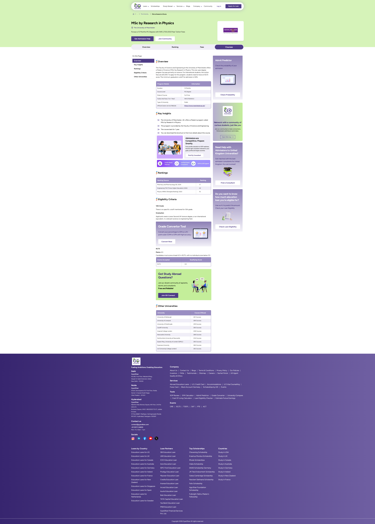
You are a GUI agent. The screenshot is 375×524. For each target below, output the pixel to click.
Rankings (137, 69)
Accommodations (214, 384)
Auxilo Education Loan (169, 491)
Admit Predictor (202, 395)
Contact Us (184, 370)
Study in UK (222, 456)
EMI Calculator (188, 395)
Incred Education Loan (169, 487)
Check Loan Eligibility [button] (228, 227)
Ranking (175, 47)
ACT (204, 406)
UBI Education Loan (168, 456)
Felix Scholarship (195, 483)
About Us (173, 370)
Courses (229, 47)
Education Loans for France (142, 476)
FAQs (182, 373)
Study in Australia (225, 464)
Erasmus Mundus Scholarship (200, 456)
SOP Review (174, 395)
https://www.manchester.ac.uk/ (194, 106)
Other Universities (140, 77)
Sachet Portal (222, 373)
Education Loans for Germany (142, 468)
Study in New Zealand (227, 476)
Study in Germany (225, 468)
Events (223, 387)
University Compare (235, 395)
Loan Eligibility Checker (204, 398)
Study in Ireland (224, 472)
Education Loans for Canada (142, 460)
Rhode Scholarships (197, 460)
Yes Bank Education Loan (170, 503)
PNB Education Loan (168, 507)
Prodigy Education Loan (169, 472)
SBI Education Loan (167, 452)
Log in (219, 6)
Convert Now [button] (166, 242)
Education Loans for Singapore (143, 486)
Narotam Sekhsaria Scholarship (201, 480)
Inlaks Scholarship (196, 464)
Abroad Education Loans (179, 384)
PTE (198, 406)
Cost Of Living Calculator (182, 398)
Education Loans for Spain (141, 490)
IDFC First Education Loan (170, 468)
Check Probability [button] (228, 95)
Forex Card (174, 387)
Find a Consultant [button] (228, 183)
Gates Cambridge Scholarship (201, 476)
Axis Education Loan (168, 464)
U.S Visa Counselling (232, 384)
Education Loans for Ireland (142, 472)
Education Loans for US (140, 452)
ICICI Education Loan (168, 460)
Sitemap (202, 373)
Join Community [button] (165, 39)
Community (208, 6)
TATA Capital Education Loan (171, 499)
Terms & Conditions (206, 370)
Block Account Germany (190, 387)
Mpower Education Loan (169, 476)
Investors (173, 373)
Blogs (188, 6)
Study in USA (223, 452)
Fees (202, 47)
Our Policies (234, 370)
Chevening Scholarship (198, 452)
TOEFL (186, 406)
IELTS (178, 406)
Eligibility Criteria (140, 73)
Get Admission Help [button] (142, 39)
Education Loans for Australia (142, 464)
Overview (146, 47)
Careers (212, 373)
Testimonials (191, 373)
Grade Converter (218, 395)
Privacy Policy (222, 370)
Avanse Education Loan (169, 483)
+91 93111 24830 (137, 427)
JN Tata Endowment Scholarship (202, 472)
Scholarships (155, 6)
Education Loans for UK (140, 456)
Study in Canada (224, 460)
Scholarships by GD (210, 387)
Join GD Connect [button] (168, 295)
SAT (193, 406)
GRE (171, 406)
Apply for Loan (233, 6)
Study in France (224, 480)
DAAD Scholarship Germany (200, 468)
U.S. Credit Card (198, 384)
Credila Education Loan (169, 480)
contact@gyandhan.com (140, 424)
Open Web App (226, 137)
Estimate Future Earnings (225, 398)
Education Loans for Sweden (142, 501)
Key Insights (138, 65)
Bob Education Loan (168, 495)
